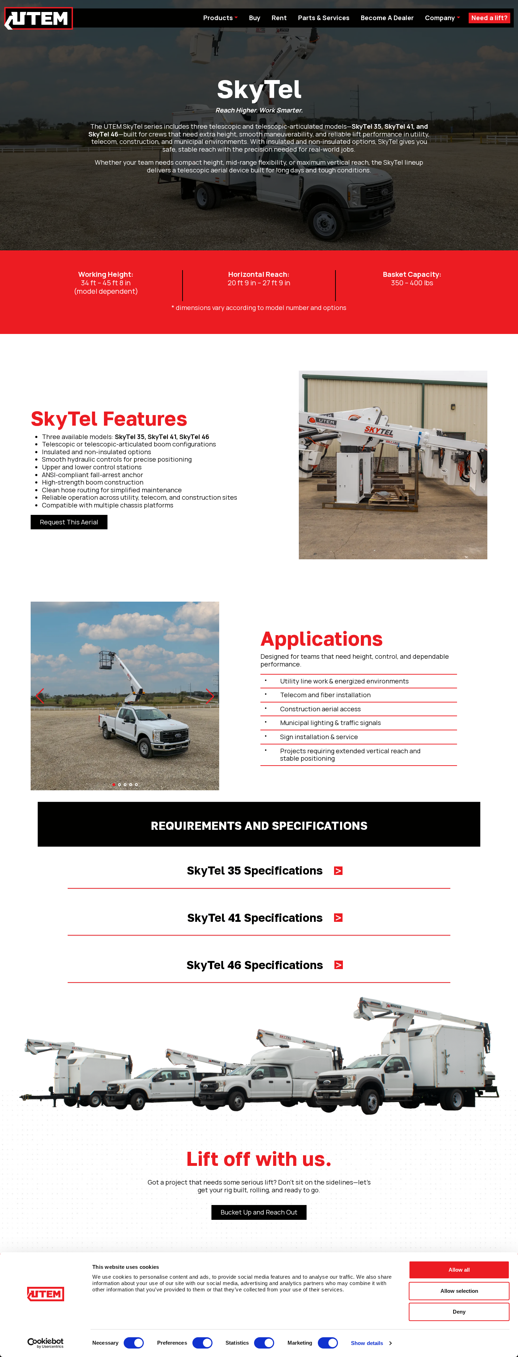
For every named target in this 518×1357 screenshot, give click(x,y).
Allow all (459, 1270)
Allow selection (459, 1291)
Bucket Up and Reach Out (259, 1212)
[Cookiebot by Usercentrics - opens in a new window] (45, 1343)
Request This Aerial (69, 522)
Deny (459, 1312)
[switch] (202, 1343)
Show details (367, 1343)
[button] (40, 696)
